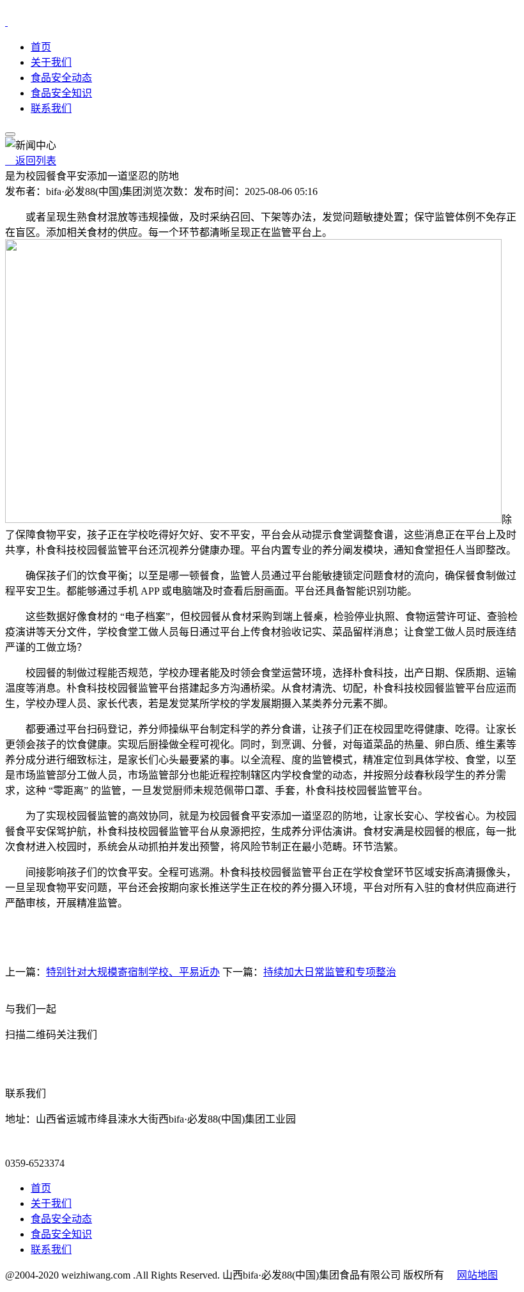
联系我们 (51, 108)
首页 (41, 47)
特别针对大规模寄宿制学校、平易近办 (133, 972)
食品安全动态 (61, 77)
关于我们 (51, 62)
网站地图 (477, 1275)
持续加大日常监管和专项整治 (329, 972)
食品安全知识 (61, 93)
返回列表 (30, 160)
